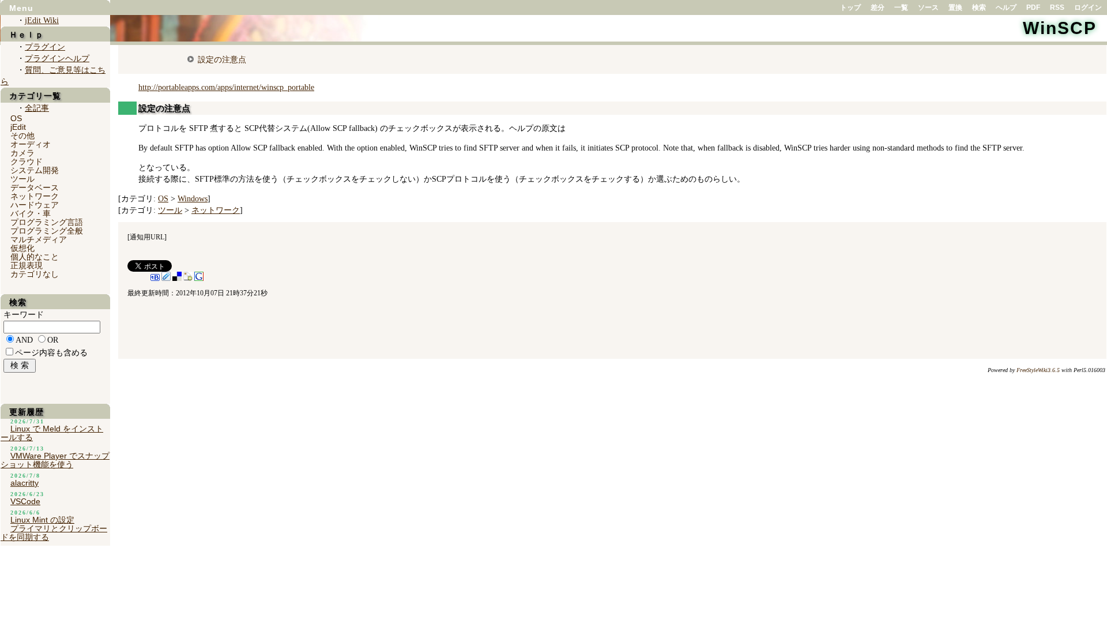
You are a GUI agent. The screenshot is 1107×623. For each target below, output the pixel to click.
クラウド (26, 161)
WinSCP (1060, 27)
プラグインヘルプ (57, 58)
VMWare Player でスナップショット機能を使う (55, 460)
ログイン (1088, 7)
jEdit (18, 127)
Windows (193, 198)
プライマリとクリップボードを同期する (54, 533)
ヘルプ (1006, 7)
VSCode (25, 501)
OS (163, 198)
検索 (979, 7)
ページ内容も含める (51, 352)
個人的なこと (34, 256)
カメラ (22, 152)
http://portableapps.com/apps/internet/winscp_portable (226, 87)
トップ (850, 7)
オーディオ (30, 144)
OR (52, 340)
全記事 (37, 108)
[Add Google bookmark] (199, 279)
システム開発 (34, 170)
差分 (877, 7)
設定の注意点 (222, 59)
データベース (34, 187)
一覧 (901, 7)
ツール (170, 210)
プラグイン (45, 47)
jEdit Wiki (42, 20)
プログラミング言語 (46, 222)
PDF (1033, 7)
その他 (22, 135)
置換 (955, 7)
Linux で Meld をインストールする (52, 433)
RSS (1057, 7)
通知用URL (147, 237)
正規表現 (26, 265)
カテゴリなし (34, 274)
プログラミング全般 (46, 230)
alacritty (24, 482)
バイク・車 (30, 213)
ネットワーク (215, 210)
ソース (928, 7)
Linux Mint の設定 (42, 519)
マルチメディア (38, 239)
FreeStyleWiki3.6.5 (1038, 370)
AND (24, 340)
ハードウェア (34, 204)
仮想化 (22, 248)
